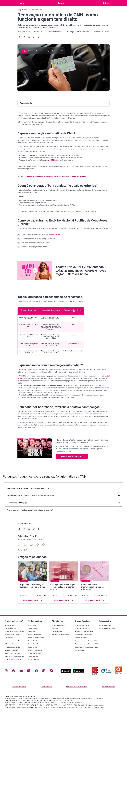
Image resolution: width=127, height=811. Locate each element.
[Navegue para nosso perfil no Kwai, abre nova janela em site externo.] (51, 671)
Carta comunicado (81, 637)
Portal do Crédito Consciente (84, 631)
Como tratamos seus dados (13, 659)
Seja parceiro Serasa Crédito (107, 628)
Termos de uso (79, 650)
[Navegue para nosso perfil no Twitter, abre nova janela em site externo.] (28, 671)
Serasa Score (32, 631)
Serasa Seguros (33, 656)
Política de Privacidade (19, 686)
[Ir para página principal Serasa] (61, 3)
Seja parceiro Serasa (105, 625)
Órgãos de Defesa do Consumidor (76, 686)
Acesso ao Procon (46, 686)
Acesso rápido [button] (26, 103)
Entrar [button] (107, 3)
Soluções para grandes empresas (15, 656)
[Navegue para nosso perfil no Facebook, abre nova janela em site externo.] (36, 671)
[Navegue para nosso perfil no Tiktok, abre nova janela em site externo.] (13, 671)
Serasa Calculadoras (34, 641)
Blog (19, 10)
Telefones (55, 628)
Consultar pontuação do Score (14, 631)
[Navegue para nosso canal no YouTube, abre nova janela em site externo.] (21, 671)
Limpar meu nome (10, 628)
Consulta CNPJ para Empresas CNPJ (86, 647)
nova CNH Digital (51, 160)
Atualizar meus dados (11, 650)
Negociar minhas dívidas (12, 634)
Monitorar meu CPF (11, 637)
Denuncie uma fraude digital (60, 634)
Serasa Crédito (32, 625)
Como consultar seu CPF (82, 628)
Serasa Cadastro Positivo (36, 637)
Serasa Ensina (32, 647)
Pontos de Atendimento (59, 625)
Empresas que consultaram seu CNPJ (86, 644)
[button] (19, 37)
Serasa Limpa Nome (34, 634)
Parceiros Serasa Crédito (12, 647)
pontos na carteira (99, 388)
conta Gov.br (55, 235)
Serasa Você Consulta (35, 650)
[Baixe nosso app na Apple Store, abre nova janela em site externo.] (66, 672)
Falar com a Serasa (11, 644)
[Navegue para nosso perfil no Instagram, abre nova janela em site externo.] (6, 671)
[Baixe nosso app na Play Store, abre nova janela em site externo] (78, 672)
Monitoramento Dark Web (13, 641)
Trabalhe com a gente (108, 686)
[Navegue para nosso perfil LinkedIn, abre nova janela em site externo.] (43, 671)
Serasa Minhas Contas (35, 653)
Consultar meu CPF (11, 625)
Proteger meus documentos (83, 634)
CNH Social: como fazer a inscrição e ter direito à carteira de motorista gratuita (55, 177)
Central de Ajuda (57, 631)
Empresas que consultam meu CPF (86, 641)
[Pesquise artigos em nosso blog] (98, 3)
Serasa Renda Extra (34, 644)
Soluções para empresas (12, 653)
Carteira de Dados (33, 659)
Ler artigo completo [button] (30, 600)
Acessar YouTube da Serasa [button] (71, 456)
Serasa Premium (33, 628)
